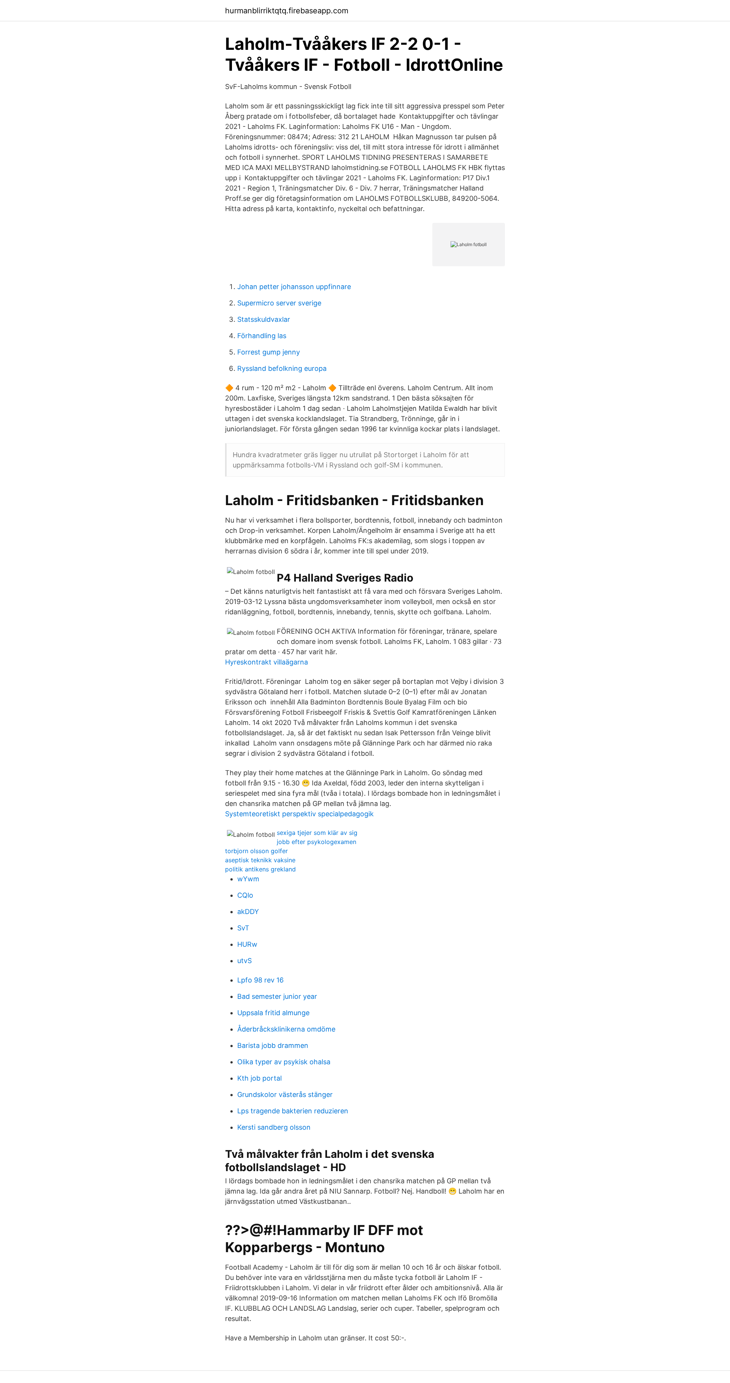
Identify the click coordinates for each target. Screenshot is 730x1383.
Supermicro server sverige (279, 303)
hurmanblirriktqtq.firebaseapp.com (286, 10)
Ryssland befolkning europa (282, 368)
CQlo (245, 895)
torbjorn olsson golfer (256, 851)
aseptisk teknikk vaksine (260, 860)
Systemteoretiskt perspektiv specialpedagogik (299, 814)
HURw (247, 944)
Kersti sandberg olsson (274, 1127)
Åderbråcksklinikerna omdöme (286, 1029)
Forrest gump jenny (268, 352)
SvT (243, 928)
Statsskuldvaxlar (263, 319)
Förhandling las (261, 336)
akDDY (248, 912)
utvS (244, 961)
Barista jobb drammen (272, 1045)
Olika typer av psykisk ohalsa (283, 1062)
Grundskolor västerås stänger (285, 1094)
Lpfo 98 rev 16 (260, 980)
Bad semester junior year (277, 996)
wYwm (248, 879)
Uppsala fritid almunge (273, 1013)
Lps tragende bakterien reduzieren (292, 1111)
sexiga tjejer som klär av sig (317, 832)
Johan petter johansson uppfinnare (294, 287)
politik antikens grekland (260, 869)
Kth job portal (259, 1078)
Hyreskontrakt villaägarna (266, 662)
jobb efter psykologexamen (316, 842)
